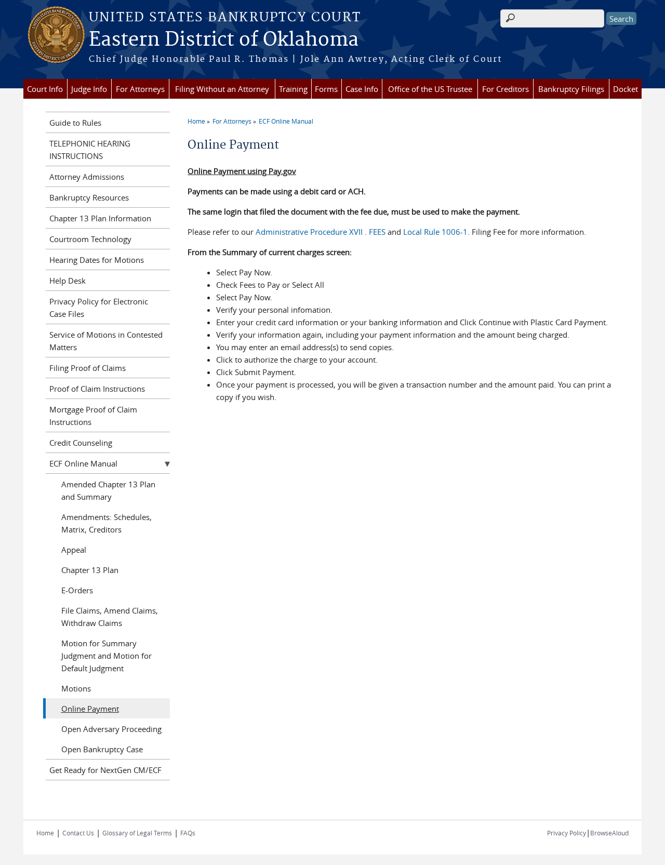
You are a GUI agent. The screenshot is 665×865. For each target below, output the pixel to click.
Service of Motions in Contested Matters (106, 340)
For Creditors (505, 89)
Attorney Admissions (86, 176)
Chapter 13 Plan (89, 570)
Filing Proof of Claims (87, 368)
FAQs (187, 833)
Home (196, 121)
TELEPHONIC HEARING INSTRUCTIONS (89, 149)
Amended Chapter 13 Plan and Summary (108, 490)
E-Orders (77, 590)
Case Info (361, 89)
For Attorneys (140, 89)
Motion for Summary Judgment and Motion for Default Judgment (106, 655)
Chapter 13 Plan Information (100, 218)
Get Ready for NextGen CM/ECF (105, 770)
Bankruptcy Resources (89, 197)
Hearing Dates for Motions (96, 260)
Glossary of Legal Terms (137, 833)
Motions (76, 688)
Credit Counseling (80, 442)
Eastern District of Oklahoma (223, 40)
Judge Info (89, 89)
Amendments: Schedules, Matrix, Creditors (106, 523)
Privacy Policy (566, 833)
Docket (625, 89)
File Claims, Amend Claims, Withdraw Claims (109, 616)
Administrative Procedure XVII (310, 232)
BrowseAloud (609, 833)
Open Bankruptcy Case (102, 749)
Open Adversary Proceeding (111, 729)
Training (293, 89)
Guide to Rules (75, 122)
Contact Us (78, 833)
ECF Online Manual (286, 121)
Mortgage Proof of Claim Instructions (93, 415)
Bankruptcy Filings (571, 89)
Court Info (45, 89)
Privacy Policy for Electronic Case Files (98, 307)
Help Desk (67, 280)
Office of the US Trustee (430, 89)
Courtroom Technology (90, 239)
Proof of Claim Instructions (97, 388)
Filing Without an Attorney (222, 89)
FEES (376, 232)
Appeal (73, 549)
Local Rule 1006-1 (435, 232)
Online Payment (90, 708)
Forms (326, 89)
